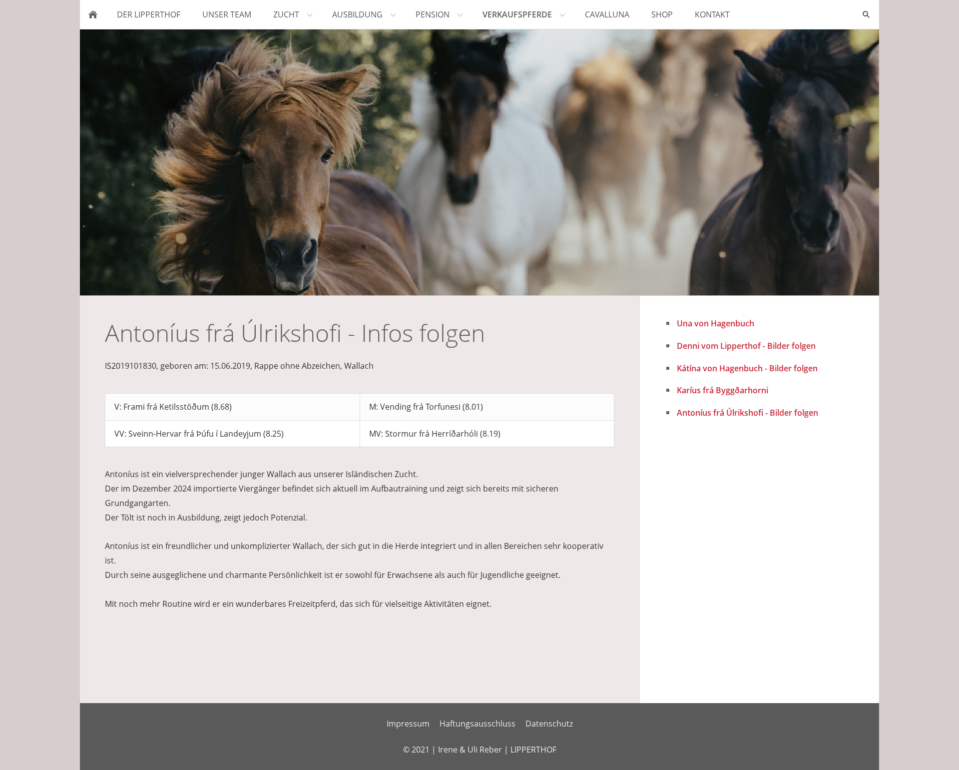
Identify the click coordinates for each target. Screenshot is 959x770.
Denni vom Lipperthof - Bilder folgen (746, 345)
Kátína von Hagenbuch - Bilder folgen (747, 368)
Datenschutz (549, 723)
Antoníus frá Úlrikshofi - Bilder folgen (747, 412)
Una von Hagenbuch (715, 323)
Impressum (408, 723)
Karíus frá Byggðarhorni (722, 390)
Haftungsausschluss (477, 723)
